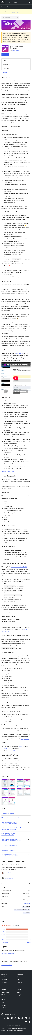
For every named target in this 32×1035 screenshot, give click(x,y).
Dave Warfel (15, 50)
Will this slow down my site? (9, 845)
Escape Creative (9, 878)
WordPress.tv (5, 995)
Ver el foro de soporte (7, 953)
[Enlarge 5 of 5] (13, 799)
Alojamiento (4, 979)
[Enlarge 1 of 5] (13, 781)
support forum (25, 739)
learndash (28, 906)
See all (29, 942)
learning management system (20, 909)
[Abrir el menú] (29, 2)
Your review (4, 942)
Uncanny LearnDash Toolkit (19, 567)
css (23, 906)
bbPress (4, 1005)
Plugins (19, 979)
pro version (19, 353)
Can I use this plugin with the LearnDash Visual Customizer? (9, 822)
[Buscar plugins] (17, 17)
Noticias (3, 977)
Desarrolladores (5, 992)
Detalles (5, 60)
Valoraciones (6, 64)
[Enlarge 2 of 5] (28, 781)
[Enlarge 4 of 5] (28, 790)
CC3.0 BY (22, 748)
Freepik (20, 746)
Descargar (5, 54)
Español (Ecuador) (10, 1014)
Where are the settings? (8, 813)
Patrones (19, 982)
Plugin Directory (5, 6)
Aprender (3, 987)
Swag (19, 995)
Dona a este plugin (6, 965)
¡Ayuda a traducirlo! (16, 12)
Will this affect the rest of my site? (10, 818)
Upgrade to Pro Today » (8, 471)
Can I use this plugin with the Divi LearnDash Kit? (8, 834)
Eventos (19, 989)
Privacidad (4, 982)
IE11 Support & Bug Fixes (8, 850)
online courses (26, 912)
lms (29, 909)
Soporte (5, 72)
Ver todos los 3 (27, 903)
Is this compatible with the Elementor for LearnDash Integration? (11, 828)
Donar (19, 992)
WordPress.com (6, 1000)
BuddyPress (5, 1008)
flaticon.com (7, 748)
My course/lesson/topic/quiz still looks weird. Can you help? (9, 855)
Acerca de (4, 974)
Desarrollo (6, 68)
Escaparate (20, 974)
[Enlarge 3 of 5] (13, 790)
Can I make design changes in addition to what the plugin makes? (11, 839)
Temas (18, 977)
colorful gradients (15, 751)
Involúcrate (20, 987)
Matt (3, 1002)
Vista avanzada (5, 917)
